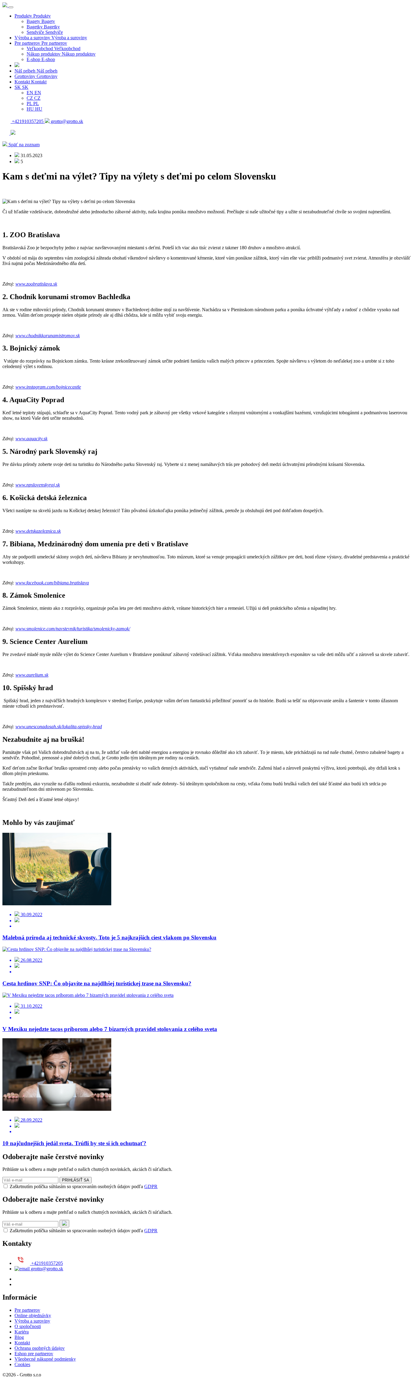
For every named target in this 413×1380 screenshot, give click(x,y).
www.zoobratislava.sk (36, 283)
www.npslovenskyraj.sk (37, 484)
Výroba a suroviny (32, 1320)
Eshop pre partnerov (34, 1353)
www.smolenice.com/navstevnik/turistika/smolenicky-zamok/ (72, 628)
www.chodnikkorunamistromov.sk (47, 335)
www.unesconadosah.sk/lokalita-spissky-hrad (58, 726)
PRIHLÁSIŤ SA (75, 1180)
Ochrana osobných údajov (40, 1348)
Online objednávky (33, 1315)
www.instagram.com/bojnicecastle (48, 386)
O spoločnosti (28, 1326)
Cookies (22, 1364)
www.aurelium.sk (31, 674)
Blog (19, 1337)
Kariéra (22, 1331)
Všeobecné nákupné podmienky (45, 1359)
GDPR (151, 1186)
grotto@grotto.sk (66, 121)
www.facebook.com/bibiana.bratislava (52, 582)
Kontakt (22, 1342)
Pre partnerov (27, 1310)
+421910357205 (28, 121)
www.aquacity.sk (31, 438)
